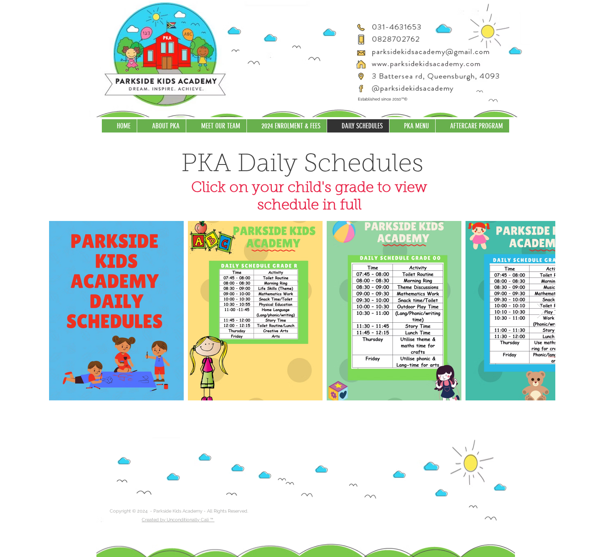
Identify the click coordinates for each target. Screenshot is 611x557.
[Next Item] (541, 311)
